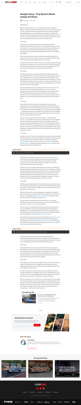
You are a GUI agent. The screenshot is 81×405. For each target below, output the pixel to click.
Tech (30, 2)
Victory (22, 161)
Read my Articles (32, 348)
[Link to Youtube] (60, 2)
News (26, 2)
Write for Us (48, 392)
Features (44, 2)
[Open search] (51, 2)
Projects (34, 2)
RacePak (22, 242)
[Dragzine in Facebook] (37, 388)
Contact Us (32, 392)
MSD (22, 178)
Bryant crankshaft (25, 141)
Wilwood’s (24, 224)
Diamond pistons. (25, 143)
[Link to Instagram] (57, 2)
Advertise (56, 392)
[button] (40, 25)
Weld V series (56, 217)
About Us (25, 392)
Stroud (22, 240)
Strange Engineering (32, 204)
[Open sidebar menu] (2, 2)
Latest (21, 2)
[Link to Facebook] (54, 2)
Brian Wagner (39, 302)
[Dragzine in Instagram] (40, 388)
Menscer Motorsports (45, 214)
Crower (50, 162)
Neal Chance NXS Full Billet (42, 196)
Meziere (25, 196)
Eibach (47, 210)
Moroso (50, 143)
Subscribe (37, 325)
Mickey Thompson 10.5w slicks (44, 220)
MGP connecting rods (46, 141)
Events (39, 2)
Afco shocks (33, 214)
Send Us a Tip (40, 392)
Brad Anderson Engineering (50, 157)
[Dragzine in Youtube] (44, 388)
